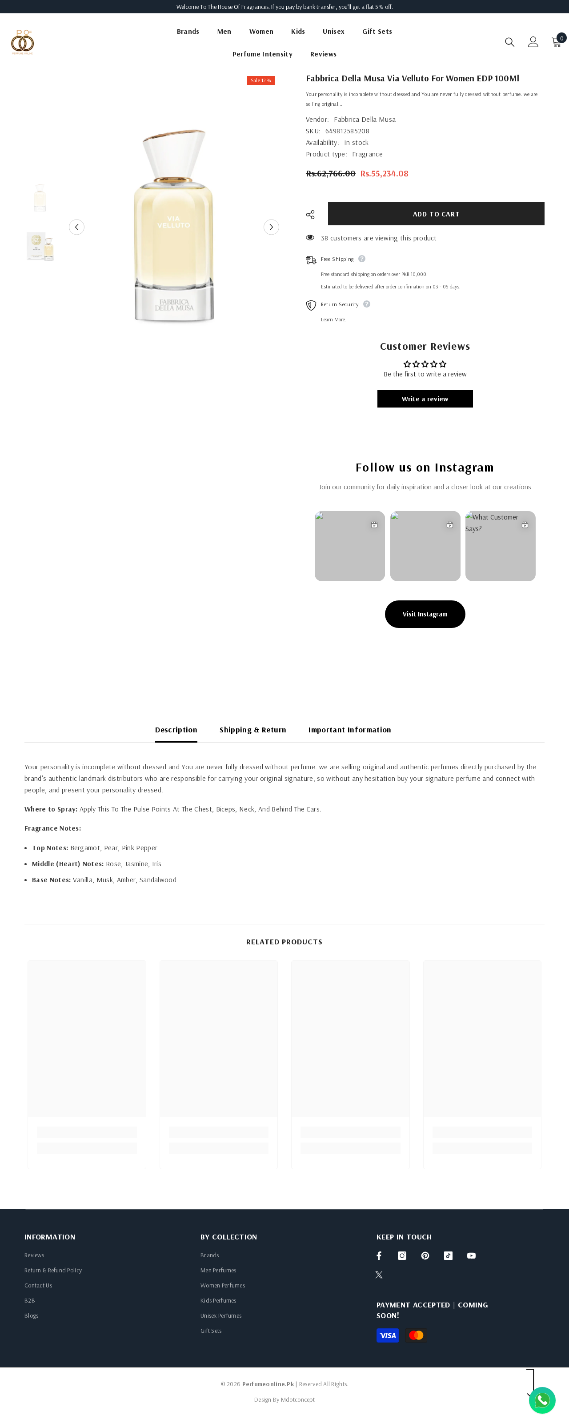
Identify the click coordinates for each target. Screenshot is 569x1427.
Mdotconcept (298, 1399)
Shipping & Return (253, 729)
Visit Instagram (425, 614)
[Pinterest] (425, 1255)
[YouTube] (471, 1255)
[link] (87, 1132)
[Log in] (533, 41)
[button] (76, 227)
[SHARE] (313, 214)
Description (176, 729)
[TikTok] (448, 1255)
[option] (174, 227)
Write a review (425, 398)
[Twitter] (379, 1275)
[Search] (510, 42)
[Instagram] (402, 1255)
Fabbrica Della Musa (365, 119)
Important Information (350, 729)
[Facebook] (379, 1255)
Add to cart (436, 213)
